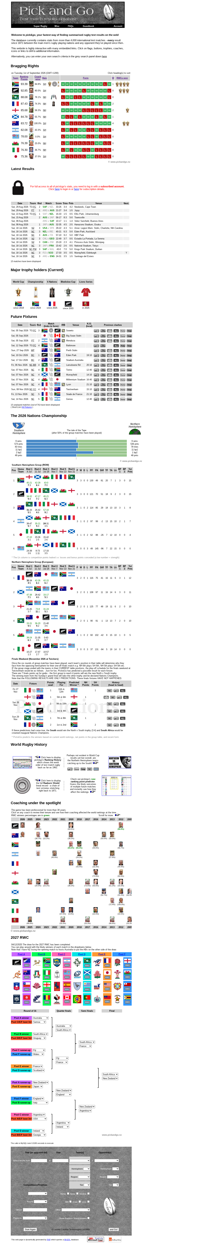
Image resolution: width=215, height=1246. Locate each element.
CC (34, 389)
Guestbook (88, 26)
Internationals (20, 26)
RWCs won (122, 78)
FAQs (70, 26)
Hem (44, 78)
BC (32, 355)
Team (15, 78)
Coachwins (38, 77)
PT (32, 210)
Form (86, 78)
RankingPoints (24, 77)
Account (118, 26)
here (104, 56)
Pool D (81, 954)
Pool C (61, 954)
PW (34, 249)
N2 (33, 228)
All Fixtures (27, 407)
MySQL (67, 1240)
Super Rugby (40, 26)
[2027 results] (16, 966)
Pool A (21, 954)
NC (32, 231)
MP (32, 350)
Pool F (122, 954)
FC (34, 207)
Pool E (101, 954)
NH (44, 97)
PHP (49, 1240)
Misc (57, 26)
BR (34, 365)
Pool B (41, 954)
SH (44, 84)
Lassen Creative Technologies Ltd (69, 1229)
